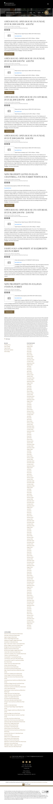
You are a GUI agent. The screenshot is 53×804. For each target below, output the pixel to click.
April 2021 (29, 437)
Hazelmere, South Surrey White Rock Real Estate (39, 326)
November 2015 (30, 542)
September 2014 (30, 565)
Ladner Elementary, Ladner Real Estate (12, 695)
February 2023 (30, 411)
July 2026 (29, 348)
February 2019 (30, 477)
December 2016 (30, 520)
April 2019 (29, 474)
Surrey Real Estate (45, 334)
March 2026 (29, 354)
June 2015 (29, 550)
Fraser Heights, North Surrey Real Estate (13, 675)
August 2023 (30, 401)
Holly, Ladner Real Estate (8, 327)
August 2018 (30, 487)
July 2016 (29, 529)
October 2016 (30, 524)
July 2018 (29, 489)
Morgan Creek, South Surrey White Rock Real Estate (18, 255)
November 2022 (30, 412)
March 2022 (29, 421)
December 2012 (30, 600)
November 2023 (30, 396)
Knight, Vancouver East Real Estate (37, 327)
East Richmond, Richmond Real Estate (12, 668)
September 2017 (30, 505)
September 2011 (30, 622)
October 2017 (30, 504)
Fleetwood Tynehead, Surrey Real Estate (35, 324)
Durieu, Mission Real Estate (26, 323)
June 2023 (29, 404)
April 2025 (29, 371)
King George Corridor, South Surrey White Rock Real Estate (22, 327)
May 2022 (29, 417)
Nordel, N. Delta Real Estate (28, 329)
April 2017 (29, 514)
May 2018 (29, 492)
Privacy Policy (31, 782)
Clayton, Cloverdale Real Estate (11, 655)
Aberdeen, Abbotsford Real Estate (26, 317)
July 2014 (29, 568)
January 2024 (30, 394)
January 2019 (30, 479)
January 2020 (30, 459)
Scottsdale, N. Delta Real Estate (36, 333)
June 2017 (29, 510)
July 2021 (29, 432)
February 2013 (30, 597)
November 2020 (30, 444)
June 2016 (29, 530)
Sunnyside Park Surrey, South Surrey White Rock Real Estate (18, 334)
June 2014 (29, 570)
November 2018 (30, 482)
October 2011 (30, 620)
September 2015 (30, 545)
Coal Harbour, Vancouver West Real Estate (26, 322)
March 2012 (29, 613)
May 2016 (29, 532)
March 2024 (29, 391)
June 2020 (29, 452)
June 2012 (29, 608)
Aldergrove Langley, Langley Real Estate (14, 318)
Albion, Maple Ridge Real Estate (11, 638)
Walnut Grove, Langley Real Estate (10, 335)
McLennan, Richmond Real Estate (31, 328)
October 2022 (30, 414)
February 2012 (30, 615)
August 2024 (30, 383)
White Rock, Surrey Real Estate (17, 336)
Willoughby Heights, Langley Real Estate (29, 336)
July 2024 (29, 384)
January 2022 (30, 424)
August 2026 (30, 346)
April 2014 (29, 573)
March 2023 (29, 409)
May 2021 (29, 436)
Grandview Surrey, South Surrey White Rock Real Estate (38, 325)
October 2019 (30, 464)
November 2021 (30, 427)
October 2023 (30, 397)
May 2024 (29, 388)
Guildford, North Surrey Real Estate (25, 326)
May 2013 (29, 592)
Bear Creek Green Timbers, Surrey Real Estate (40, 318)
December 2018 (30, 480)
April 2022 (29, 419)
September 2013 (30, 585)
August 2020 (30, 449)
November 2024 (30, 378)
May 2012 (29, 610)
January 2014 (30, 578)
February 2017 (30, 517)
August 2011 (30, 623)
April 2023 (29, 407)
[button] (23, 762)
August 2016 (30, 527)
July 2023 (29, 402)
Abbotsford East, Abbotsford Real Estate (14, 317)
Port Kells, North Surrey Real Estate (12, 718)
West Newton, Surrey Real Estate (21, 335)
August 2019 (30, 467)
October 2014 (30, 563)
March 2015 (29, 555)
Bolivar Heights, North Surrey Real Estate (13, 645)
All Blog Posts (7, 344)
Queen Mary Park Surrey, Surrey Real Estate (14, 720)
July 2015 (29, 549)
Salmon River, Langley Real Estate (13, 333)
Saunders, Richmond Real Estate (25, 333)
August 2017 (30, 507)
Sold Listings (7, 351)
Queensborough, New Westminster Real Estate (14, 721)
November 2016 (30, 522)
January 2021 (30, 442)
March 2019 (29, 475)
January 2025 (30, 376)
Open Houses (7, 348)
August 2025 (30, 364)
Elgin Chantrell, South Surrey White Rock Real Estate (18, 28)
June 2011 (29, 627)
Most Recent (30, 344)
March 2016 (29, 535)
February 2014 (30, 577)
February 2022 (30, 422)
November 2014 (30, 562)
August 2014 (30, 567)
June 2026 (29, 349)
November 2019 (30, 462)
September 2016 (30, 525)
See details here (18, 36)
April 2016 (29, 534)
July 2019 (29, 469)
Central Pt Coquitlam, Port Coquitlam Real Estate (15, 653)
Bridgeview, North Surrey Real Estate (12, 647)
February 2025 (30, 374)
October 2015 (30, 544)
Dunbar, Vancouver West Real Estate (16, 323)
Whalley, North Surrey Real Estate (33, 335)
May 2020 (29, 454)
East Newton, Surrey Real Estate (37, 323)
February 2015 (30, 557)
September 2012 (30, 605)
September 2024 (30, 381)
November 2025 (30, 359)
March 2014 (29, 575)
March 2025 (29, 373)
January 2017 (30, 519)
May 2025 (29, 369)
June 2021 (29, 434)
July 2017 (29, 509)
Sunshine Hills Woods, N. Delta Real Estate (35, 334)
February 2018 (30, 497)
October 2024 (30, 379)
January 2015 (30, 558)
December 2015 (30, 540)
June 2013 (29, 590)
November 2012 (30, 602)
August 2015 (30, 547)
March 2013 (29, 595)
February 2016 (30, 537)
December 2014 (30, 560)
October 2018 (30, 484)
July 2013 (29, 588)
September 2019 (30, 466)
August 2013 (30, 587)
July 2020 (29, 451)
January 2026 (30, 358)
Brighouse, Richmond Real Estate (11, 648)
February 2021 (30, 441)
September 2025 (30, 363)
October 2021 (30, 429)
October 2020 (30, 446)
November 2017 (30, 502)
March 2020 (29, 456)
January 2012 (30, 617)
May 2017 (29, 512)
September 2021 (30, 431)
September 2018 (30, 485)
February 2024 (30, 393)
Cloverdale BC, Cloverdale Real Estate (13, 322)
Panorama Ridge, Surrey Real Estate (12, 713)
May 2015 (29, 552)
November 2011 (30, 618)
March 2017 (29, 515)
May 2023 (29, 406)
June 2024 (29, 386)
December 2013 (30, 580)
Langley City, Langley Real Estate (20, 328)
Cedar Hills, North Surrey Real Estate (12, 652)
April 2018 (29, 494)
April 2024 (29, 389)
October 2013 (30, 583)
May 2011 (29, 628)
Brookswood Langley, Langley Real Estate (13, 650)
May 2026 (29, 351)
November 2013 (30, 582)
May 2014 (29, 572)
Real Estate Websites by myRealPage (40, 782)
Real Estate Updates (8, 349)
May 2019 (29, 472)
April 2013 (29, 593)
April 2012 (29, 612)
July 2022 (29, 416)
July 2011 (29, 625)
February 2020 (30, 457)
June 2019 (29, 471)
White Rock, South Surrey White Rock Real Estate (15, 741)
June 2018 (29, 490)
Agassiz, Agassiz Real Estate (37, 317)
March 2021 (29, 439)
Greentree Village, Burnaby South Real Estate (11, 326)
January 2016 (30, 539)
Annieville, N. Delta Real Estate (27, 318)
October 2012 (30, 603)
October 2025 (30, 361)
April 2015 (29, 554)
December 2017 (30, 500)
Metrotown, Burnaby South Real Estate (13, 700)
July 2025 (29, 366)
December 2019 (30, 461)
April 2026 (29, 353)
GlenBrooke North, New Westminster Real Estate (21, 325)
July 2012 (29, 607)
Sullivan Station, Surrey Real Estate (14, 290)
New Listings (7, 346)
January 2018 (30, 499)
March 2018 (29, 495)
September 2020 (30, 447)
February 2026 (30, 356)
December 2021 (30, 426)
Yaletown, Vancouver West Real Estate (42, 336)
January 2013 (30, 598)
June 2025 (29, 368)
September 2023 (30, 399)
